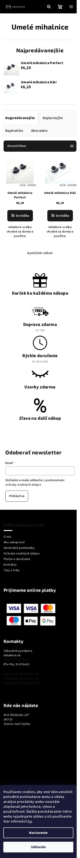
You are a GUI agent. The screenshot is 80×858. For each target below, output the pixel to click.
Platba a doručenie (17, 559)
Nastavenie (38, 832)
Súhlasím (38, 847)
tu (30, 821)
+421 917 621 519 (15, 660)
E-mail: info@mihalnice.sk (21, 674)
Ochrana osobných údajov (22, 553)
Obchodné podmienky (19, 548)
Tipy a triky (12, 570)
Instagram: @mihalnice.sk (21, 683)
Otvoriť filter (16, 146)
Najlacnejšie (53, 117)
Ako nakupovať (14, 542)
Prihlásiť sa (16, 496)
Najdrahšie (14, 130)
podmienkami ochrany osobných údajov (34, 482)
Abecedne (39, 130)
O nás (7, 537)
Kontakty (10, 564)
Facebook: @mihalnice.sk (21, 678)
